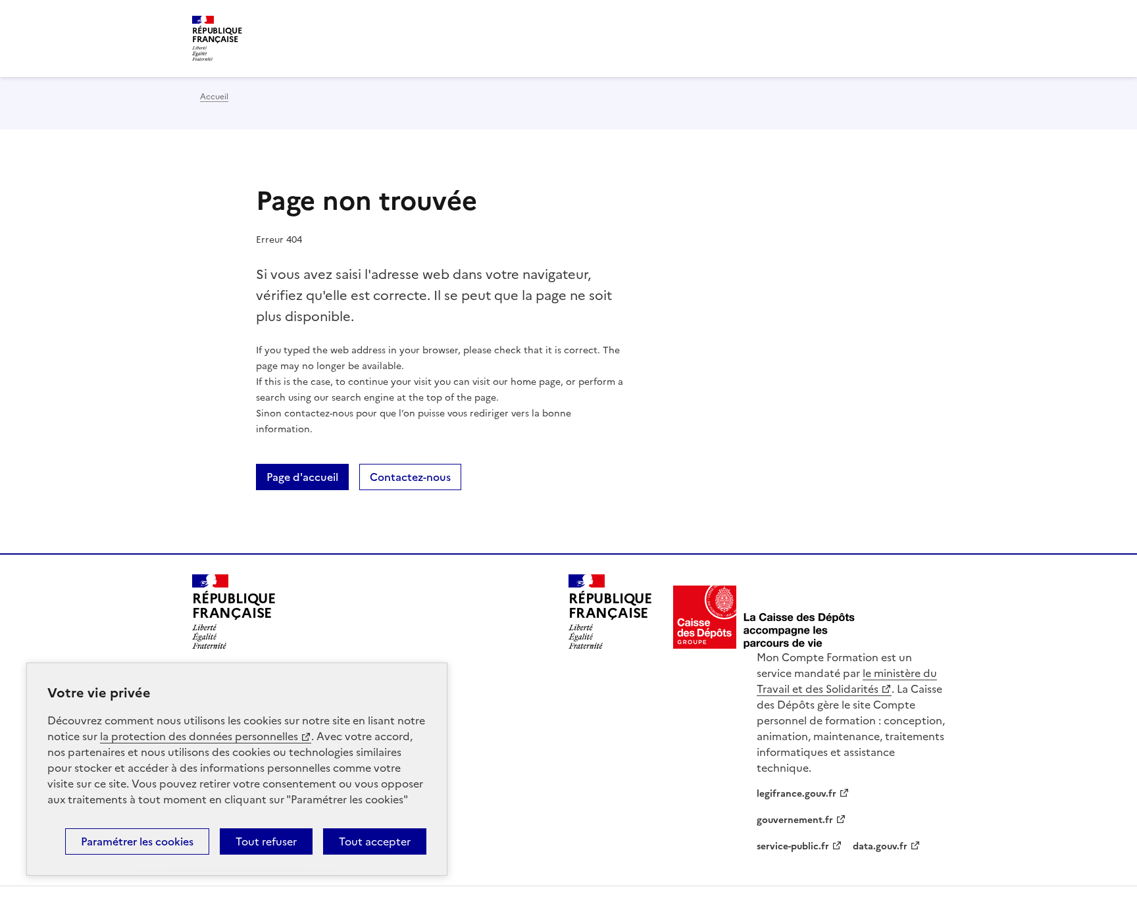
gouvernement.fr (795, 820)
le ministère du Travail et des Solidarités (847, 681)
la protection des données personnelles (199, 736)
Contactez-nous (410, 477)
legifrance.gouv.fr (796, 794)
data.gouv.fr (880, 846)
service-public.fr (793, 846)
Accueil (214, 97)
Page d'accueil (302, 477)
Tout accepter (375, 841)
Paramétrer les (137, 841)
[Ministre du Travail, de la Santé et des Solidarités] (764, 617)
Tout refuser (266, 841)
